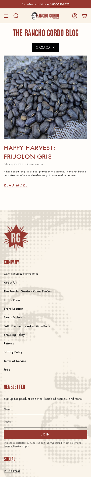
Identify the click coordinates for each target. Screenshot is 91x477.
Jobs (7, 369)
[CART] (84, 16)
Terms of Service (15, 360)
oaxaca (43, 47)
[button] (16, 16)
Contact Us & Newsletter (21, 273)
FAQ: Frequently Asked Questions (27, 326)
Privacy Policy (13, 352)
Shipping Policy (14, 334)
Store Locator (13, 308)
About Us (10, 282)
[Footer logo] (16, 237)
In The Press (12, 300)
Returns (9, 343)
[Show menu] (6, 16)
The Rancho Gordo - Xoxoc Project (28, 291)
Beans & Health (14, 317)
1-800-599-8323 (60, 4)
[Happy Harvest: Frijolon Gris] (45, 97)
